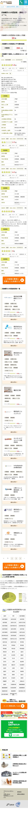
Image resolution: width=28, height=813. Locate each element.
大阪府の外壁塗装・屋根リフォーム (15, 6)
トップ (2, 6)
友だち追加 (16, 735)
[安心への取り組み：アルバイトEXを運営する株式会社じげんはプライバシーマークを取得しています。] (18, 804)
